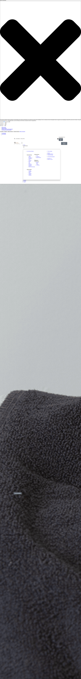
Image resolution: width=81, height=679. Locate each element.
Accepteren (1, 131)
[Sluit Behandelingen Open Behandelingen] (23, 147)
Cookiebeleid (4, 133)
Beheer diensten (4, 128)
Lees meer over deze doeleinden (6, 129)
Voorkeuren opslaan (16, 131)
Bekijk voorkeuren (10, 131)
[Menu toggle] (21, 143)
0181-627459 (22, 138)
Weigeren (5, 131)
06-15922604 (18, 138)
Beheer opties (4, 127)
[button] (40, 60)
